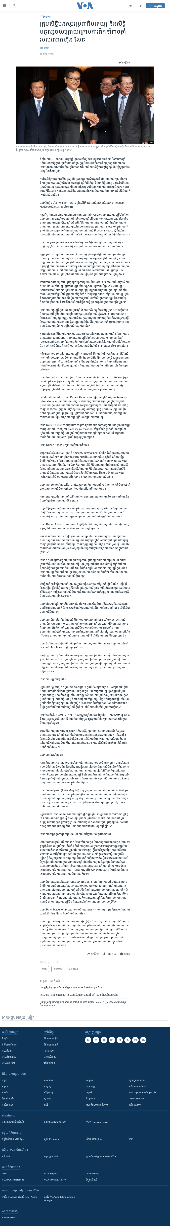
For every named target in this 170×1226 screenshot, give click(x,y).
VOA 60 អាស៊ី (8, 1063)
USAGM (6, 1173)
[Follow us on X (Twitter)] (96, 1040)
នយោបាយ (48, 1080)
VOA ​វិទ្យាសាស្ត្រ (9, 1057)
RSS (130, 1139)
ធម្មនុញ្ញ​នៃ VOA (51, 1156)
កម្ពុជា (4, 1080)
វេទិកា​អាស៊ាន (49, 1063)
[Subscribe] (143, 1040)
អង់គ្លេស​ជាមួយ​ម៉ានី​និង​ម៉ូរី (13, 1122)
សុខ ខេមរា (44, 48)
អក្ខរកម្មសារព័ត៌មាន (136, 1080)
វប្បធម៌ (89, 1092)
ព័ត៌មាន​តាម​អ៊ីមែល (94, 1139)
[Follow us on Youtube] (104, 1040)
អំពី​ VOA (6, 1156)
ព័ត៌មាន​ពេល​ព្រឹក (50, 1038)
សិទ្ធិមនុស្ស (48, 1092)
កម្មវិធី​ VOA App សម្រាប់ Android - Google (60, 1199)
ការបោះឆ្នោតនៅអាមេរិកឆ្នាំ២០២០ (142, 1092)
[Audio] (131, 5)
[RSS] (127, 1040)
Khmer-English (136, 1098)
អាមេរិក (5, 1092)
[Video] (141, 5)
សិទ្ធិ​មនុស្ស (45, 16)
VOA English (50, 1173)
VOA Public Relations (13, 1179)
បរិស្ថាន (89, 1080)
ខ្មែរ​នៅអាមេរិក (8, 1098)
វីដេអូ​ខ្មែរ (5, 1038)
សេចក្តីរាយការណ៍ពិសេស (97, 1104)
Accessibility (92, 1173)
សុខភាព (47, 1098)
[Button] (124, 63)
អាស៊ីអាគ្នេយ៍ (7, 1104)
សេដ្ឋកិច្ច (47, 1086)
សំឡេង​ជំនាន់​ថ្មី (49, 1057)
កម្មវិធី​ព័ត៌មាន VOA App (13, 1139)
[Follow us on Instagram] (112, 1040)
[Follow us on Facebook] (88, 1040)
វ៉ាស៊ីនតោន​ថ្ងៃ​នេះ (9, 1044)
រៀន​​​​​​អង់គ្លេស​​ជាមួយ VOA (55, 1122)
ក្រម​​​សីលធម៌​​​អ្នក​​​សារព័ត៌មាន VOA (101, 1156)
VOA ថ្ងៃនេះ (7, 1050)
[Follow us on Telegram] (120, 1040)
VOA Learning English (97, 1122)
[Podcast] (135, 1040)
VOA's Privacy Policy (55, 1179)
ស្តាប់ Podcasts (51, 1139)
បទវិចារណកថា (134, 1104)
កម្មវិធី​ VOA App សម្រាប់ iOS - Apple (19, 1197)
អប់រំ (46, 1104)
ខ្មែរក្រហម (90, 1098)
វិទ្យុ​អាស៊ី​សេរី (91, 1179)
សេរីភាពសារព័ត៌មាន (137, 1086)
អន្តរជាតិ (5, 1086)
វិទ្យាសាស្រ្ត (90, 1086)
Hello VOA (48, 1050)
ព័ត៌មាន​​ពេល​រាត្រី (50, 1044)
